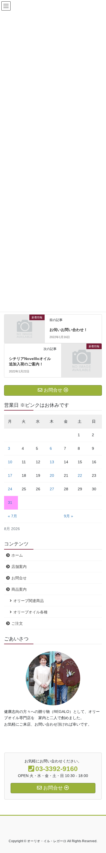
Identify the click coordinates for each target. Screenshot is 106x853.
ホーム (17, 555)
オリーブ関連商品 (28, 601)
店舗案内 (19, 566)
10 (10, 462)
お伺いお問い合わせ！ (68, 330)
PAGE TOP (98, 822)
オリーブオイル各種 (30, 612)
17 (10, 475)
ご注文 (17, 623)
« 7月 (12, 516)
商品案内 (19, 589)
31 (10, 502)
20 (52, 475)
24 (10, 489)
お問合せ (19, 578)
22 (80, 475)
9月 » (68, 516)
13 (52, 462)
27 (52, 489)
